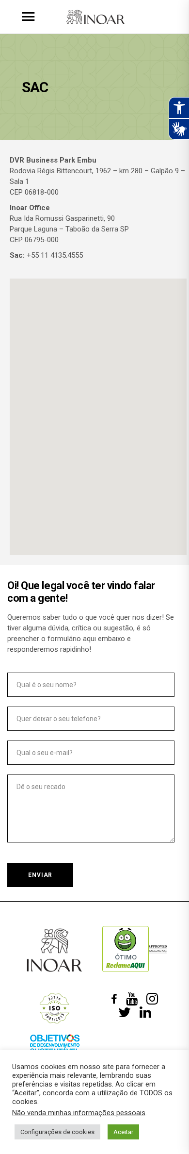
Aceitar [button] (123, 1132)
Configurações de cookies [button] (57, 1132)
